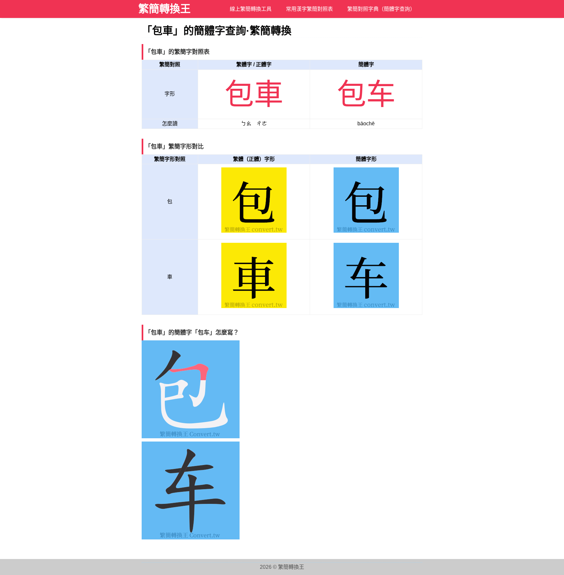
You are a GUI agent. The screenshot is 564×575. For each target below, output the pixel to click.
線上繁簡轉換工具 (251, 9)
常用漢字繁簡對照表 (309, 9)
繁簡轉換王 (164, 9)
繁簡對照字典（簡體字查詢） (381, 9)
